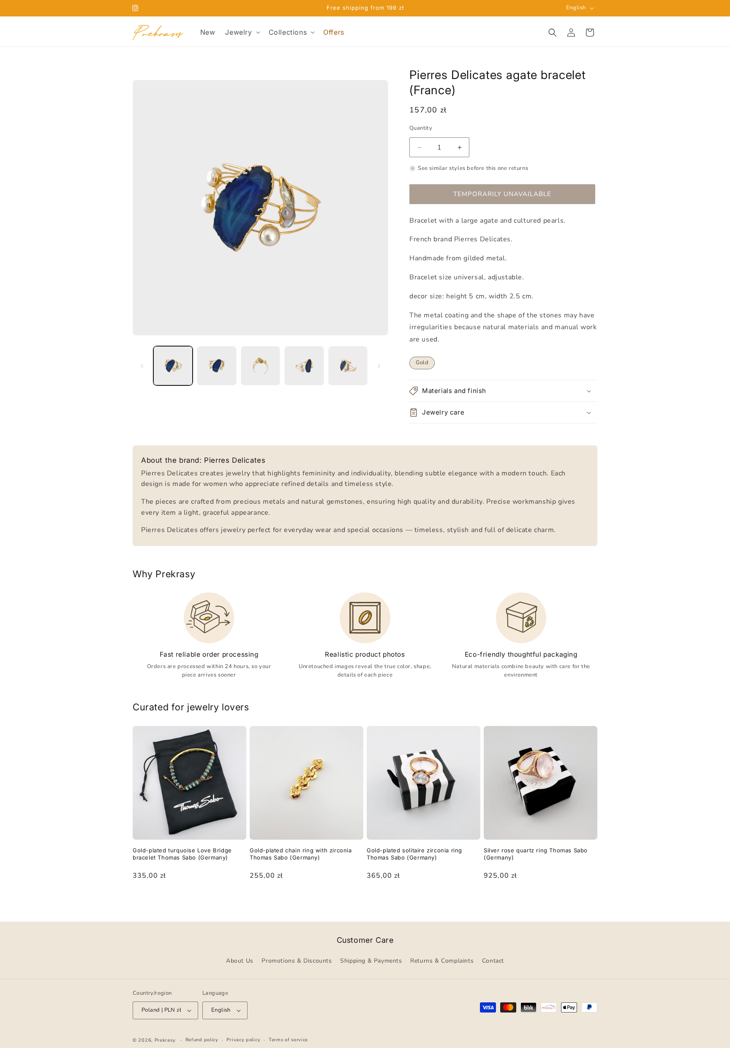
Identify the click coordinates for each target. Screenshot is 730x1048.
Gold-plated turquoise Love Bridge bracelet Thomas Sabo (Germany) (182, 854)
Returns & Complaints (442, 961)
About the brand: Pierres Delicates (203, 460)
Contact (493, 961)
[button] (241, 32)
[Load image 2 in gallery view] (216, 365)
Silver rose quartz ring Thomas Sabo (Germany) (536, 854)
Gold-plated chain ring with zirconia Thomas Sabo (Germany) (301, 854)
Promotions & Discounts (296, 961)
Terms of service (288, 1040)
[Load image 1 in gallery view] (173, 365)
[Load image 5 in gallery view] (348, 365)
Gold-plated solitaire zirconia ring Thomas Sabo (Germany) (414, 854)
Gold (422, 362)
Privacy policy (243, 1040)
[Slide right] (379, 366)
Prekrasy (165, 1040)
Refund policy (201, 1040)
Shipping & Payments (371, 961)
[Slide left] (142, 366)
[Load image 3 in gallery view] (260, 365)
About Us (239, 961)
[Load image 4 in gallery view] (304, 365)
